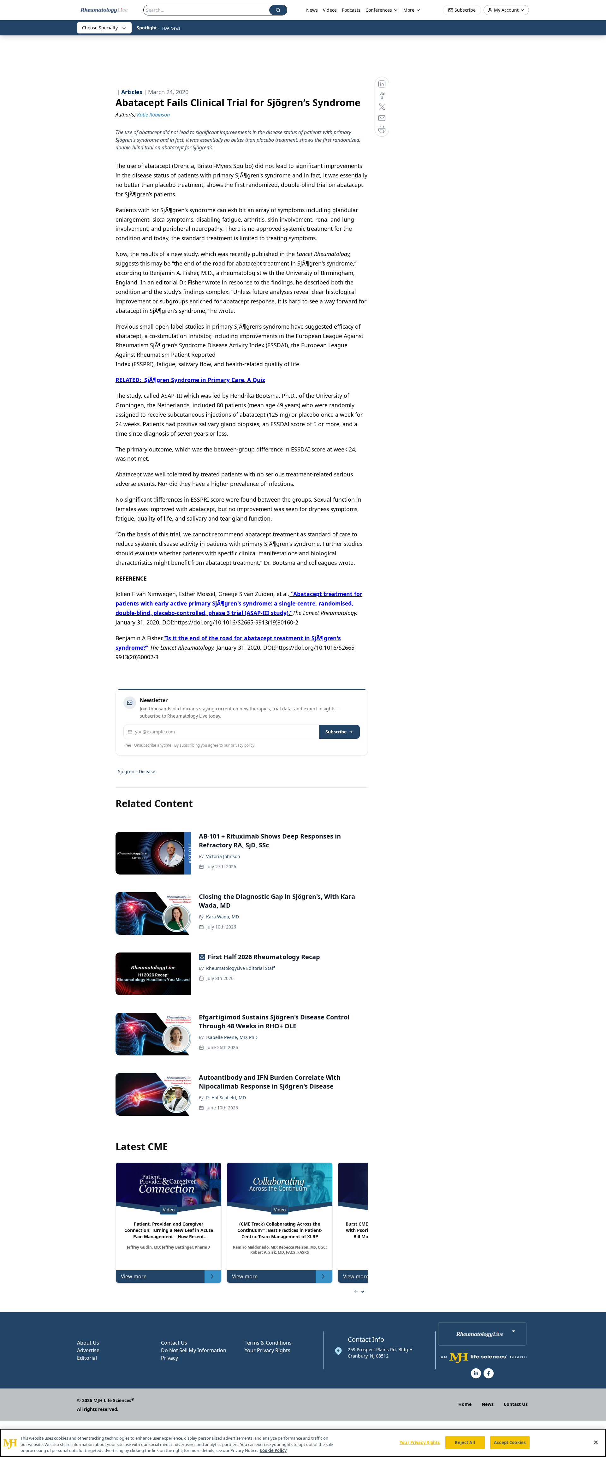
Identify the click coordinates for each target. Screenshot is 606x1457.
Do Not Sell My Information (193, 1350)
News (312, 10)
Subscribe (336, 732)
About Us (88, 1342)
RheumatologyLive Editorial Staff (240, 968)
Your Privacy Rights (267, 1350)
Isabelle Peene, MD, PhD (232, 1037)
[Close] (596, 1442)
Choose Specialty (100, 28)
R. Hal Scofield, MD (226, 1098)
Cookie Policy (273, 1450)
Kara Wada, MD (222, 917)
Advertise (88, 1350)
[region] (303, 1443)
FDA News (171, 28)
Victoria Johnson (223, 856)
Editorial (87, 1357)
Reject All (465, 1442)
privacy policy (242, 745)
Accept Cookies (510, 1442)
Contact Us (174, 1342)
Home (465, 1404)
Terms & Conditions (268, 1342)
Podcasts (351, 10)
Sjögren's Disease (136, 771)
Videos (330, 10)
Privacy (169, 1357)
